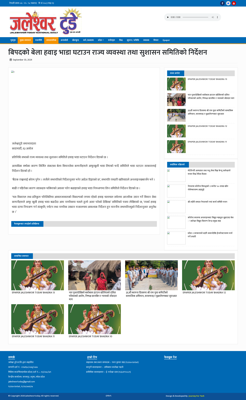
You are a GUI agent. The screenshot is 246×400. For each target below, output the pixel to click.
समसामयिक (51, 40)
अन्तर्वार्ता (64, 40)
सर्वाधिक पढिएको (177, 165)
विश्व (121, 40)
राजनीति (38, 40)
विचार (155, 40)
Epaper (166, 40)
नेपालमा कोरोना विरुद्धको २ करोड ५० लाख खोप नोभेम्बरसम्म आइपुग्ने (208, 188)
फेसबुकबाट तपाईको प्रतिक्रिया (26, 224)
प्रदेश (100, 40)
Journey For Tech (196, 396)
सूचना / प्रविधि (133, 40)
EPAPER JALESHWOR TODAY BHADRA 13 (207, 79)
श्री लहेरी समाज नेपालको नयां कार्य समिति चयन (207, 202)
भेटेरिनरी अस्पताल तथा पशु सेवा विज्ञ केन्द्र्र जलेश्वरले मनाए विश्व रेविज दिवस (209, 172)
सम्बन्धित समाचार (21, 256)
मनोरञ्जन (111, 40)
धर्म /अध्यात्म (88, 40)
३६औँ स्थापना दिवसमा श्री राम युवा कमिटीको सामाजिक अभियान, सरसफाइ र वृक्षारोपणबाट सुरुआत (210, 112)
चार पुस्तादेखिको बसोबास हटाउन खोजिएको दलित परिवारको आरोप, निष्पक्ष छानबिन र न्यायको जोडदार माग (211, 96)
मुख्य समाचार (25, 40)
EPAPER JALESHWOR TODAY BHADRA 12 (207, 126)
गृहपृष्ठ (13, 40)
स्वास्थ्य (146, 40)
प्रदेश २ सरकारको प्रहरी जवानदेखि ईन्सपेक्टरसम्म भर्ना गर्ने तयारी (210, 235)
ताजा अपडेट (175, 73)
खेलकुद (75, 40)
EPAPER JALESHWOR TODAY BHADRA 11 (207, 142)
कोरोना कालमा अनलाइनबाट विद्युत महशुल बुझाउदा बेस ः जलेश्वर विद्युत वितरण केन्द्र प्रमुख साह (210, 219)
